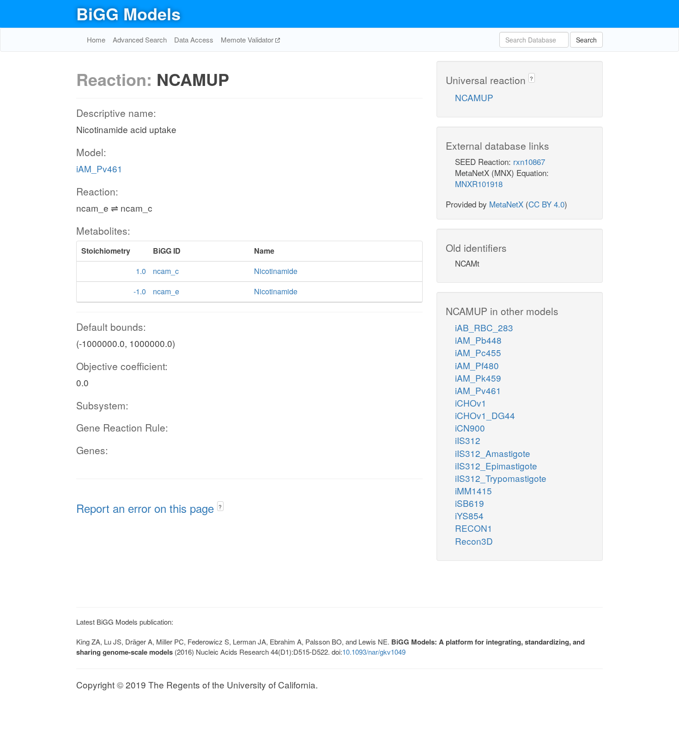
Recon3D (474, 541)
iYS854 (469, 515)
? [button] (220, 507)
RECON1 (473, 528)
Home (96, 39)
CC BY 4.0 (546, 204)
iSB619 (469, 503)
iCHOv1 (470, 402)
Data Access (193, 39)
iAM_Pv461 (99, 168)
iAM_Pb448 (478, 340)
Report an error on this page (146, 508)
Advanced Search (140, 39)
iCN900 (470, 427)
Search (586, 39)
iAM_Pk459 (478, 377)
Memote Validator (248, 39)
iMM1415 (473, 490)
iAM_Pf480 (477, 365)
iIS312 (467, 440)
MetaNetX (506, 204)
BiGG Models (128, 13)
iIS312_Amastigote (492, 453)
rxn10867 (529, 161)
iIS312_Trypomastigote (500, 478)
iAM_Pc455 (478, 352)
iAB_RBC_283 (484, 327)
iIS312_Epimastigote (496, 465)
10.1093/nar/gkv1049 (374, 652)
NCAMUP (474, 97)
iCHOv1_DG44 (485, 415)
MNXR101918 (479, 183)
